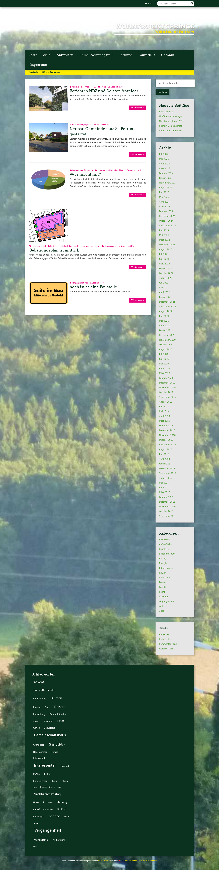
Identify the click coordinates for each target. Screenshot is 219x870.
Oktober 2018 (166, 439)
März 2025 (164, 206)
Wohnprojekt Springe (154, 26)
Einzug (162, 558)
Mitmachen (113, 170)
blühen (37, 707)
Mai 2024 (164, 234)
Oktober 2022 (166, 273)
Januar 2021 (165, 330)
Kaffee (36, 774)
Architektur (164, 539)
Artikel (74, 87)
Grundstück (73, 246)
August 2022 (165, 277)
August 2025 (165, 187)
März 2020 (164, 373)
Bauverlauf (146, 55)
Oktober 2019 (166, 392)
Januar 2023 (165, 268)
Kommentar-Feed (168, 643)
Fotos (60, 721)
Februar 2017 (166, 496)
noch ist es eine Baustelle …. (96, 287)
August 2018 (165, 449)
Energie (163, 563)
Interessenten (77, 170)
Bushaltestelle (51, 246)
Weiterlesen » (137, 108)
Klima (65, 780)
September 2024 (167, 225)
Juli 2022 (163, 282)
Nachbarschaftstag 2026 (171, 121)
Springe (82, 246)
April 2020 (164, 368)
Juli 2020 (163, 354)
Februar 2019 (166, 425)
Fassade (35, 721)
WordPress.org (166, 648)
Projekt (162, 586)
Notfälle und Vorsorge (170, 116)
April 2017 (164, 487)
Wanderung (41, 839)
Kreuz (35, 787)
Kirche (55, 780)
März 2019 (164, 420)
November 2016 (167, 506)
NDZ (94, 87)
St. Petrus (76, 124)
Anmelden (164, 634)
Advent (39, 682)
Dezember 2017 (167, 468)
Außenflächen (166, 544)
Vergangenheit (86, 124)
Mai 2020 (164, 363)
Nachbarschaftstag (47, 794)
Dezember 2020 (167, 335)
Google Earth (63, 246)
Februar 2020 (166, 377)
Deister (59, 707)
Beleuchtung (39, 698)
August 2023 (165, 249)
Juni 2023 (164, 258)
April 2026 (164, 163)
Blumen (56, 698)
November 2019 (167, 387)
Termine (125, 55)
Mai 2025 (164, 196)
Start (33, 55)
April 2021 (164, 325)
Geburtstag (49, 727)
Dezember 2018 (167, 430)
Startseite (33, 72)
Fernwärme (47, 720)
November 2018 (167, 435)
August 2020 (165, 349)
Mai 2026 (164, 158)
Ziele (47, 55)
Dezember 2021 (167, 301)
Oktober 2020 (166, 344)
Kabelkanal (65, 766)
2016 (44, 72)
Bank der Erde (166, 111)
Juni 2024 (164, 230)
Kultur (162, 572)
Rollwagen (38, 816)
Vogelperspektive (93, 246)
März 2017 (164, 492)
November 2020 (167, 339)
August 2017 (165, 477)
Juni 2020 (164, 358)
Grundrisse (38, 744)
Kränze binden (47, 786)
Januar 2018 (165, 463)
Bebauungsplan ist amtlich (54, 250)
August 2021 (165, 311)
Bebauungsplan (38, 246)
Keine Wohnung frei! (96, 55)
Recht (162, 591)
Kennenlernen (40, 780)
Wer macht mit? (85, 174)
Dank (47, 707)
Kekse (47, 774)
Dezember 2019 (167, 382)
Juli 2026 (163, 154)
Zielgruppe (88, 170)
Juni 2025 (164, 192)
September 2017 (167, 473)
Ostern (47, 802)
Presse (103, 87)
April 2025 (164, 201)
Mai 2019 (164, 411)
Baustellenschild (44, 690)
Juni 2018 (164, 454)
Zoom (34, 846)
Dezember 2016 (167, 501)
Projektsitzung (48, 809)
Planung (61, 802)
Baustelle (164, 548)
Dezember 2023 (167, 244)
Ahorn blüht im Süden (170, 130)
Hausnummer (40, 751)
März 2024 (164, 239)
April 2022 (164, 292)
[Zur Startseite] (38, 38)
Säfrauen (36, 823)
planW (36, 808)
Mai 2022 (164, 287)
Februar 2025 (166, 211)
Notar (36, 802)
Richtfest (61, 808)
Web (86, 283)
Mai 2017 (164, 482)
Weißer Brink (59, 839)
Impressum (38, 65)
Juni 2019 (164, 406)
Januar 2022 (165, 296)
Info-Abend (39, 757)
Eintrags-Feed (166, 639)
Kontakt (148, 3)
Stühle (66, 817)
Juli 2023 (163, 254)
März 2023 (164, 263)
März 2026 (164, 168)
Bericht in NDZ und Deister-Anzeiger (104, 91)
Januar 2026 (165, 177)
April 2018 (164, 458)
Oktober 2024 (166, 220)
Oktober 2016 (166, 511)
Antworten (65, 55)
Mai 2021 (164, 320)
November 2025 (167, 182)
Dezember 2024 (167, 215)
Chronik (167, 55)
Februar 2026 (166, 173)
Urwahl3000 (103, 860)
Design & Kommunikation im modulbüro (140, 860)
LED (59, 787)
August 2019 (165, 401)
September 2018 (167, 444)
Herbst (54, 751)
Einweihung (39, 714)
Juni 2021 (164, 315)
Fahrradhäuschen (58, 714)
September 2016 (167, 515)
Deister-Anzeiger (85, 87)
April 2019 (164, 415)
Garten (36, 727)
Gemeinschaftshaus (50, 735)
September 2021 (167, 306)
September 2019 (167, 396)
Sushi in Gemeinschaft (170, 125)
